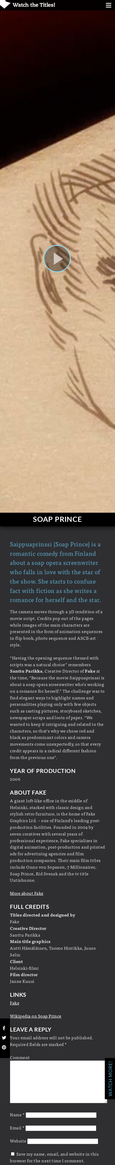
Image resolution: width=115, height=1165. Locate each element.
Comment (20, 1057)
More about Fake (26, 893)
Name (17, 1114)
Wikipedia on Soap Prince (36, 1015)
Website (18, 1140)
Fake (14, 1002)
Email (17, 1127)
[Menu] (108, 6)
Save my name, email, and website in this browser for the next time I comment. (54, 1157)
